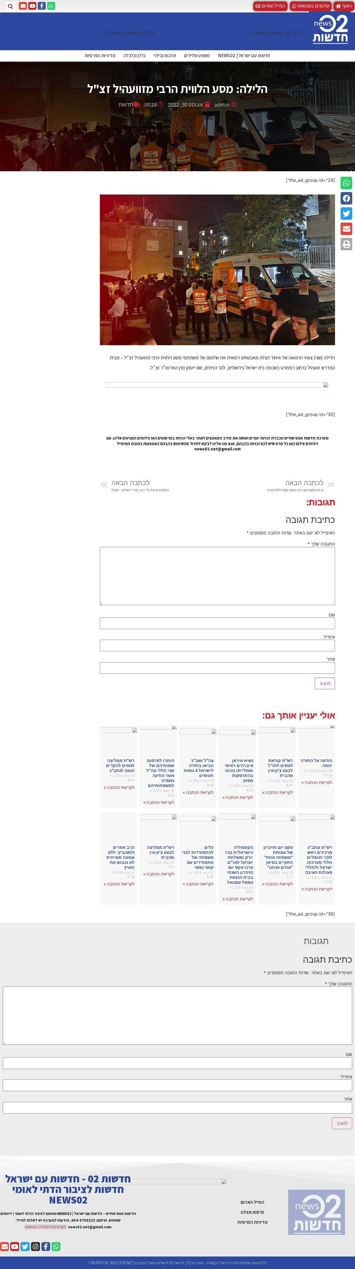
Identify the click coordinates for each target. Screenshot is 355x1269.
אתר (331, 659)
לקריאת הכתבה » (316, 782)
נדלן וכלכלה (134, 55)
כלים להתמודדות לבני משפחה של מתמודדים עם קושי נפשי (198, 857)
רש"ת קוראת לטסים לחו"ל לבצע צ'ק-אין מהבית (280, 768)
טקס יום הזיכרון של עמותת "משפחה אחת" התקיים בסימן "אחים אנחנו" (278, 857)
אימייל (329, 637)
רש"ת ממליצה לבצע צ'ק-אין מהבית (160, 852)
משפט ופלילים (197, 55)
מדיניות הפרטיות (100, 55)
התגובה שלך (321, 544)
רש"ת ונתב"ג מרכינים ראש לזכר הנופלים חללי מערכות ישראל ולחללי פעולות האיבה (318, 860)
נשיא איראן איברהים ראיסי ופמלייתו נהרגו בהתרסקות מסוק (239, 770)
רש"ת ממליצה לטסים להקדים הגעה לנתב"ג (120, 765)
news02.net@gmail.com (89, 1226)
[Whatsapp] (51, 6)
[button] (311, 6)
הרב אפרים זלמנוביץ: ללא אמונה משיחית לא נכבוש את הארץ (120, 857)
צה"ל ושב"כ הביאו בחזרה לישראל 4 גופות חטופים (199, 768)
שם (332, 614)
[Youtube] (32, 6)
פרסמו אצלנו (252, 1212)
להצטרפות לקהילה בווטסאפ (45, 1226)
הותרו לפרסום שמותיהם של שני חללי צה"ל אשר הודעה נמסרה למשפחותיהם (160, 773)
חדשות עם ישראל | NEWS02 (244, 55)
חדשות (125, 104)
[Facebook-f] (42, 6)
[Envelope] (23, 6)
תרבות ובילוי (165, 55)
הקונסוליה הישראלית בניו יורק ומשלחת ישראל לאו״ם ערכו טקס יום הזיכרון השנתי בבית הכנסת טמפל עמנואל (239, 865)
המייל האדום (252, 1202)
